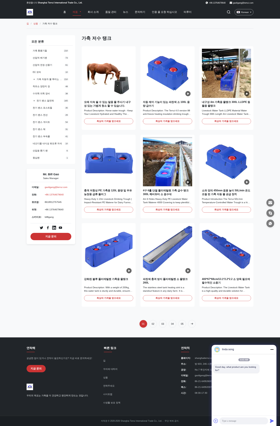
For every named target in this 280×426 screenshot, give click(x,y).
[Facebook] (48, 228)
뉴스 (125, 12)
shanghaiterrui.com (205, 358)
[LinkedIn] (54, 228)
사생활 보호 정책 (111, 402)
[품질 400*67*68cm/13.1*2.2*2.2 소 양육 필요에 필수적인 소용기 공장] (226, 250)
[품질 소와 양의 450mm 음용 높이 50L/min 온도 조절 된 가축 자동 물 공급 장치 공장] (226, 161)
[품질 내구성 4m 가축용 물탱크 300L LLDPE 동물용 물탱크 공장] (226, 73)
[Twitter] (41, 228)
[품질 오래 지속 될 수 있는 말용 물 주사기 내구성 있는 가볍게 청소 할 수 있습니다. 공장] (108, 73)
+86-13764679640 (54, 194)
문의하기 (140, 12)
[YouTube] (60, 228)
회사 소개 (93, 12)
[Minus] (272, 349)
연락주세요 (109, 385)
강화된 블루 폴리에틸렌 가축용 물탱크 (106, 279)
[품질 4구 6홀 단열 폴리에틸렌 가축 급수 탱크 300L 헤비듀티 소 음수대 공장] (167, 161)
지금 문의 (50, 236)
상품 (35, 23)
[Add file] (216, 420)
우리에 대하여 (110, 369)
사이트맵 (107, 394)
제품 (75, 12)
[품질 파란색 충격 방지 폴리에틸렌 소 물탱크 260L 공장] (167, 250)
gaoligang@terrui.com (243, 3)
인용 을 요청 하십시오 (164, 12)
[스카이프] (270, 213)
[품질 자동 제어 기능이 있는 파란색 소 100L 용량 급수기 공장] (167, 73)
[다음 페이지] (192, 324)
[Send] (271, 420)
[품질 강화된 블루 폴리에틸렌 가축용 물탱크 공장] (108, 250)
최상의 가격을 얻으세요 (109, 121)
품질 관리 (110, 12)
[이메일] (270, 203)
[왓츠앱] (270, 223)
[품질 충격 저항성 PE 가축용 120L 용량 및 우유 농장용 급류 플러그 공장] (108, 161)
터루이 (188, 12)
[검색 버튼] (228, 12)
